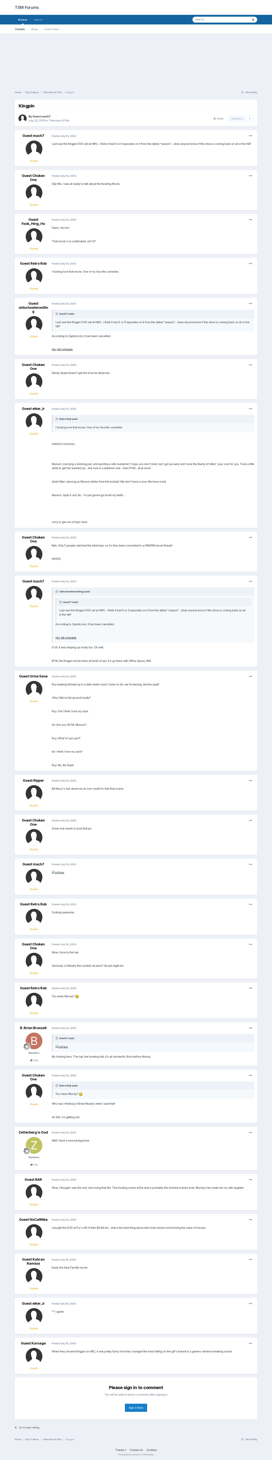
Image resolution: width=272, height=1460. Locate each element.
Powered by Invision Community (136, 1454)
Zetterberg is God (33, 1132)
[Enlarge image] (58, 872)
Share (219, 118)
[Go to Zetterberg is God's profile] (34, 1145)
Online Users (51, 29)
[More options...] (250, 136)
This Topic (238, 19)
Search (38, 19)
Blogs (34, 29)
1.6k (35, 1164)
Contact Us (136, 1449)
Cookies (152, 1449)
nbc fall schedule (62, 349)
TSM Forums (27, 7)
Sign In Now (136, 1407)
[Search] (253, 20)
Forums (20, 29)
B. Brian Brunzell (33, 1028)
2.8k (35, 1060)
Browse (22, 19)
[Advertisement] (136, 60)
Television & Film (59, 120)
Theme (120, 1449)
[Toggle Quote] (57, 313)
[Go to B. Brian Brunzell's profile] (34, 1041)
